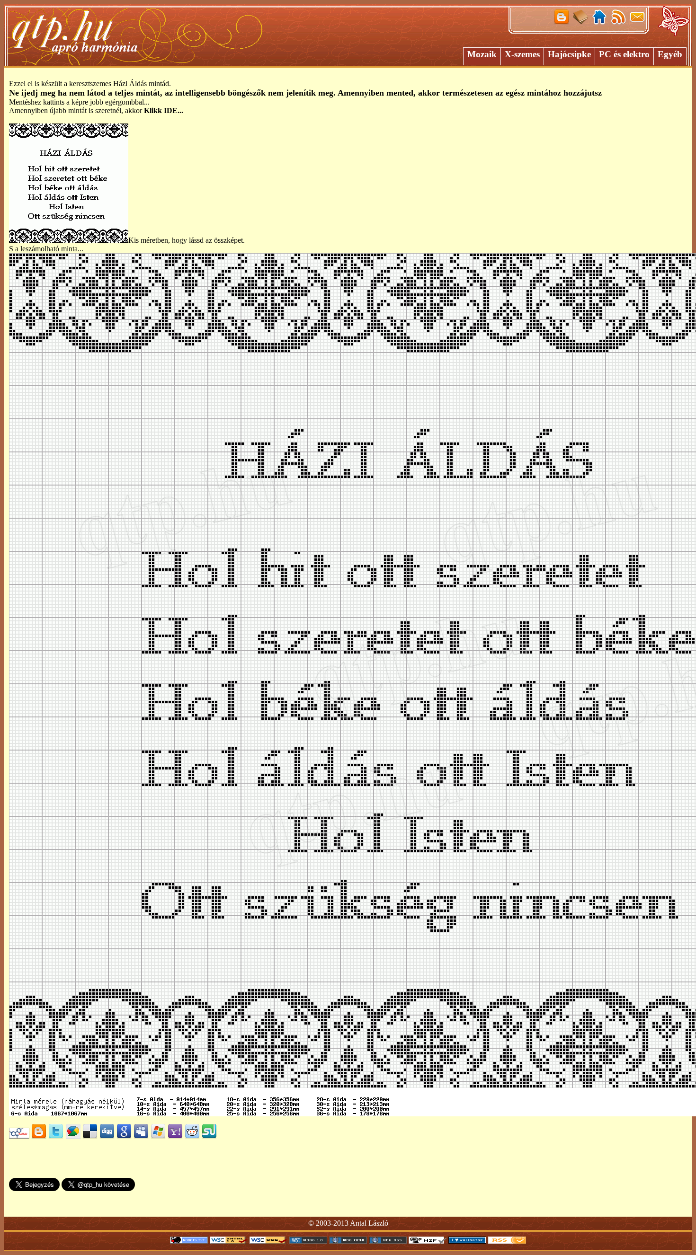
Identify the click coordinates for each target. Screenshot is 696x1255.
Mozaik (482, 54)
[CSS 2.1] (268, 1241)
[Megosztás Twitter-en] (55, 1136)
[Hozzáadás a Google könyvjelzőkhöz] (124, 1136)
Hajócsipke (569, 54)
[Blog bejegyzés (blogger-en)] (38, 1136)
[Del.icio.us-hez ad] (90, 1136)
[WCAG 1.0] (308, 1241)
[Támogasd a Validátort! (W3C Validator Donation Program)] (467, 1241)
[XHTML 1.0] (229, 1241)
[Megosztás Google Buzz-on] (72, 1136)
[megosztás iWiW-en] (19, 1136)
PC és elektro (624, 54)
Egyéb (670, 54)
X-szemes (522, 54)
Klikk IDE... (163, 110)
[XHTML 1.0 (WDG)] (348, 1241)
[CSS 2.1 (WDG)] (388, 1241)
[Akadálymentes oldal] (427, 1241)
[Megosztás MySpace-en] (141, 1136)
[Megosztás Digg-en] (107, 1136)
